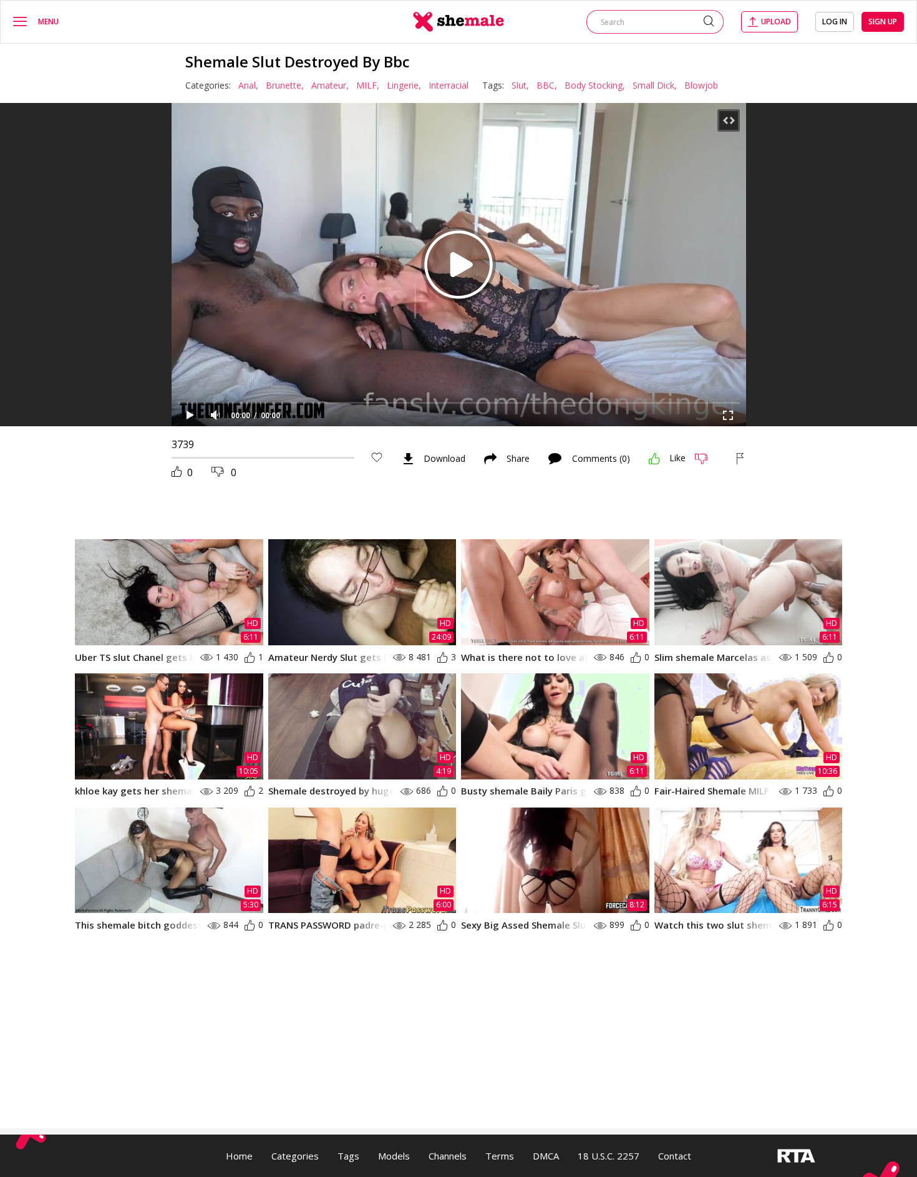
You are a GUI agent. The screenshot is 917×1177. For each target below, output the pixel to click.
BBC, (546, 85)
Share (518, 458)
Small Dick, (655, 85)
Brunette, (285, 85)
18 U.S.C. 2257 (608, 1156)
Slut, (520, 85)
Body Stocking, (595, 85)
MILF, (367, 85)
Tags (348, 1156)
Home (239, 1156)
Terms (499, 1156)
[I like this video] (654, 458)
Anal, (248, 85)
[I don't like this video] (706, 458)
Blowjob (701, 85)
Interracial (448, 85)
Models (394, 1156)
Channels (448, 1156)
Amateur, (330, 85)
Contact (674, 1156)
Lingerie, (404, 85)
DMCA (546, 1156)
